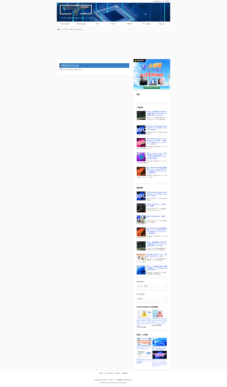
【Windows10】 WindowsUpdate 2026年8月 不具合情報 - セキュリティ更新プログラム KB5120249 (159, 321)
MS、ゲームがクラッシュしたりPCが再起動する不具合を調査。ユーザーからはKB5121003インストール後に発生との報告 (157, 155)
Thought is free (123, 382)
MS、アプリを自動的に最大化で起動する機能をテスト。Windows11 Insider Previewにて (157, 268)
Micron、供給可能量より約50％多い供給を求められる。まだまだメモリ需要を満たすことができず (157, 113)
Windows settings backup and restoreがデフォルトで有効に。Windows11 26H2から (157, 127)
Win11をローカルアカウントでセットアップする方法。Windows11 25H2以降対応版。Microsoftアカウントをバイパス (159, 363)
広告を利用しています (159, 1)
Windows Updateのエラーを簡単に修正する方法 (144, 347)
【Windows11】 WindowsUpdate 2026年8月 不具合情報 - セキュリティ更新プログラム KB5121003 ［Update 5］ (144, 322)
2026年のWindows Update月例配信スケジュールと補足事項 (144, 361)
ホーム (61, 29)
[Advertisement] (113, 44)
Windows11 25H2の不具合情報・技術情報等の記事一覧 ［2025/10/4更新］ (159, 348)
